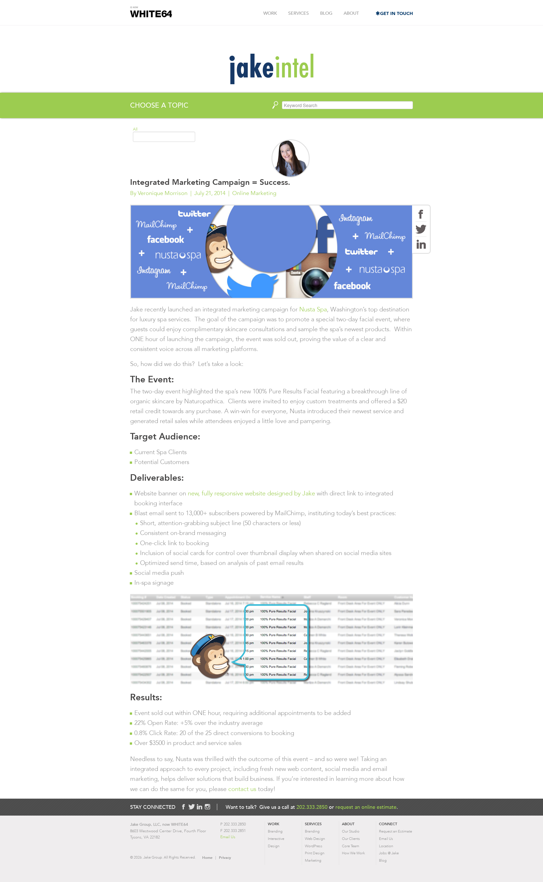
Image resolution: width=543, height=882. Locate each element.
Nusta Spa (313, 309)
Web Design (315, 839)
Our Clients (351, 839)
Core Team (350, 846)
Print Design (314, 853)
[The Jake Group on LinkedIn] (420, 244)
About (351, 13)
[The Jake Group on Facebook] (420, 214)
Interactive (276, 839)
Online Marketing (254, 193)
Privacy (225, 857)
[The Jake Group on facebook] (184, 806)
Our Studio (350, 831)
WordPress (313, 846)
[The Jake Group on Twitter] (420, 229)
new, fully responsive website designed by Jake (252, 493)
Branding (275, 831)
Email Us (227, 837)
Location (386, 846)
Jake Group (151, 13)
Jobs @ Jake (389, 853)
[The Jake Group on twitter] (191, 806)
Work (270, 13)
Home (207, 857)
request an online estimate (366, 807)
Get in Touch (396, 13)
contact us (242, 789)
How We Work (353, 853)
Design (273, 846)
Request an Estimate (395, 831)
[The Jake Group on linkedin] (199, 806)
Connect (388, 824)
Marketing (313, 860)
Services (298, 13)
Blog (326, 13)
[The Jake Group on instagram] (207, 806)
